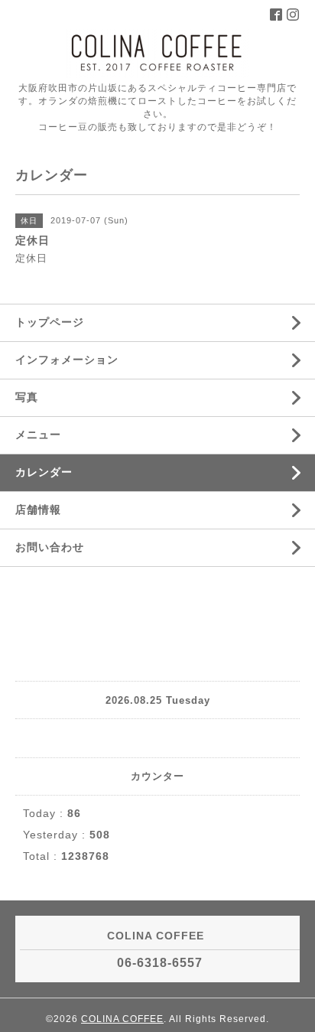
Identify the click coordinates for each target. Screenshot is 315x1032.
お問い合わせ (49, 547)
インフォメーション (67, 359)
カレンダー (44, 472)
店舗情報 (38, 509)
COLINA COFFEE (122, 1019)
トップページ (49, 322)
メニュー (38, 434)
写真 (26, 397)
